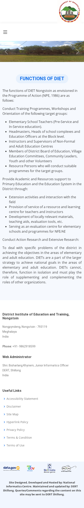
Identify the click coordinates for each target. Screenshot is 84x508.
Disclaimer (14, 406)
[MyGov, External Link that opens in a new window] (30, 468)
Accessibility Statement (22, 398)
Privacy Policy (16, 429)
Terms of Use (15, 445)
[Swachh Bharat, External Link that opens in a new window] (69, 468)
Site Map (13, 414)
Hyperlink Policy (17, 422)
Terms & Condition (19, 437)
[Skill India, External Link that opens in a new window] (49, 468)
